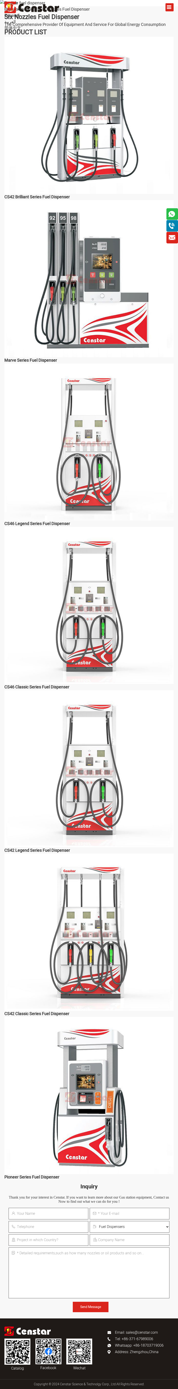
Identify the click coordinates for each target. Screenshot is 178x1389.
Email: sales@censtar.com (136, 1332)
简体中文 (12, 28)
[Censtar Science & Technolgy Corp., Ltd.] (31, 7)
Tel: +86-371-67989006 (134, 1339)
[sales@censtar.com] (172, 237)
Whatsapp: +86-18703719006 (139, 1345)
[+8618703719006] (172, 226)
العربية (10, 22)
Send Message (90, 1307)
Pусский (12, 15)
